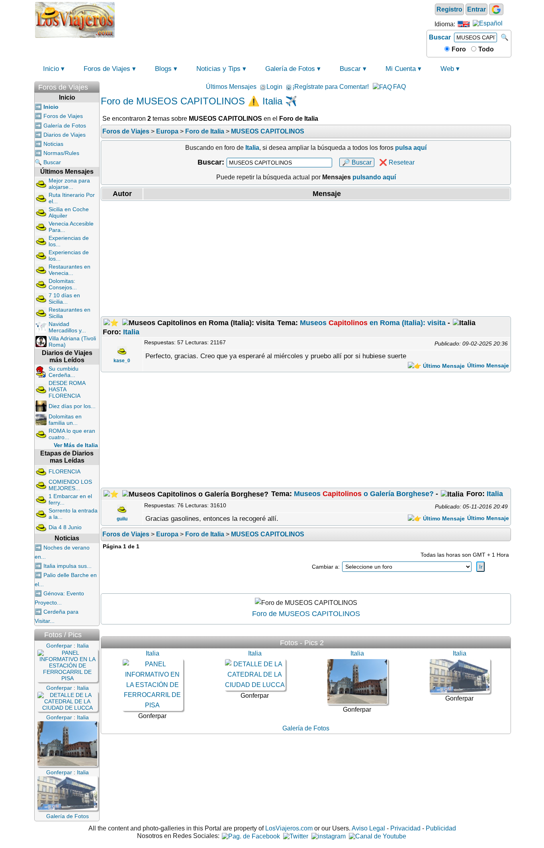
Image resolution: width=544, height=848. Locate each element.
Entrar (476, 9)
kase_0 (121, 360)
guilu (122, 519)
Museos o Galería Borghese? (364, 494)
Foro (458, 49)
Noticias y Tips (218, 69)
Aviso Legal (368, 828)
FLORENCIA (64, 471)
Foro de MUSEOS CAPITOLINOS (306, 614)
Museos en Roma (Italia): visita (373, 323)
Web (447, 69)
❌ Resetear (397, 162)
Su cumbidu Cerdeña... (63, 371)
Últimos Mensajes (231, 86)
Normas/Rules (61, 153)
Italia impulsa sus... (67, 566)
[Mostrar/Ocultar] (96, 85)
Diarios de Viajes (64, 135)
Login (274, 86)
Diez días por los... (72, 406)
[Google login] (496, 9)
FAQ (399, 86)
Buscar (440, 37)
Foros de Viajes (107, 69)
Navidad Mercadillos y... (67, 327)
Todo (485, 49)
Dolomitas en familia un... (65, 419)
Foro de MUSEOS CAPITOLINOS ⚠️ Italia (191, 101)
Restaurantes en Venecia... (69, 269)
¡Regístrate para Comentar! (330, 86)
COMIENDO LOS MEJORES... (70, 485)
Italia (131, 332)
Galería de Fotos (290, 69)
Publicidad (441, 828)
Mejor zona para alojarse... (69, 183)
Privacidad (405, 828)
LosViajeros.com (289, 828)
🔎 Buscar (357, 162)
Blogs (163, 69)
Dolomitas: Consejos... (63, 284)
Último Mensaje (487, 365)
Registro (449, 9)
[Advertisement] (271, 19)
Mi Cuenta (400, 69)
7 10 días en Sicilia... (64, 298)
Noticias (53, 144)
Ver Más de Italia (76, 445)
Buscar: (211, 162)
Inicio (51, 69)
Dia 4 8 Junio (65, 527)
